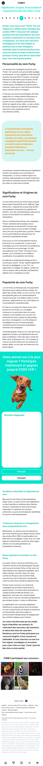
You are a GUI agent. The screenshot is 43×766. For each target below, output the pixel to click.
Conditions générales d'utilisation (25, 707)
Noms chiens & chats (8, 707)
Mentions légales (13, 710)
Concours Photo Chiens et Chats (17, 705)
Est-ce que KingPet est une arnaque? (12, 712)
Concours (21, 478)
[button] (3, 3)
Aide (36, 705)
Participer (21, 471)
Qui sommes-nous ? (30, 712)
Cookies (4, 710)
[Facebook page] (26, 701)
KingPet (4, 705)
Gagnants (31, 705)
